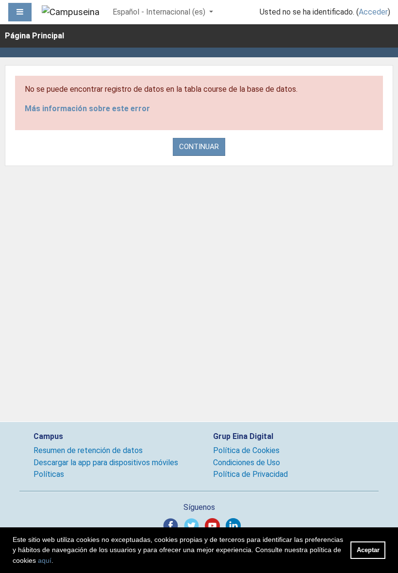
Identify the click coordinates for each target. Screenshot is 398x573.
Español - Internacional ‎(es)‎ (160, 12)
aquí (44, 560)
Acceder (373, 12)
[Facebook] (172, 525)
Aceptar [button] (368, 550)
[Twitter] (193, 525)
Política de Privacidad (250, 474)
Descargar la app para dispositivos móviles (105, 462)
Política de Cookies (246, 450)
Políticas (48, 474)
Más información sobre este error (87, 108)
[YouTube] (214, 525)
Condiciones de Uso (246, 462)
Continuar (199, 146)
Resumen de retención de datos (88, 450)
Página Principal (34, 35)
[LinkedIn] (235, 525)
